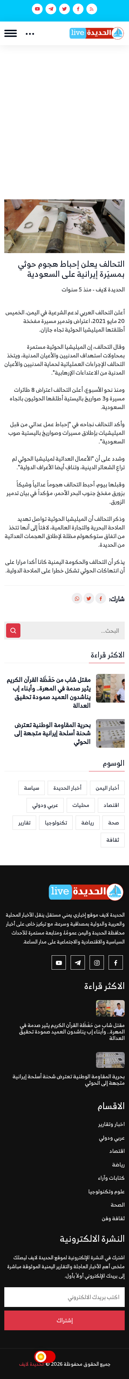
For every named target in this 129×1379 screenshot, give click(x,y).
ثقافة (112, 840)
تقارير (24, 822)
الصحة (118, 1204)
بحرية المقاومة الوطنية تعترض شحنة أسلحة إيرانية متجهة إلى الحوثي (52, 733)
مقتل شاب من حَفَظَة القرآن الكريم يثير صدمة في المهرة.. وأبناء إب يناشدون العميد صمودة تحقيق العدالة (49, 693)
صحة (113, 822)
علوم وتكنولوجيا (106, 1191)
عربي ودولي (45, 805)
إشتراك (65, 1320)
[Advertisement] (64, 113)
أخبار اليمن (107, 788)
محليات (80, 805)
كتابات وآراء (111, 1178)
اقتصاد (111, 805)
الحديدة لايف (31, 1363)
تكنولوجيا (56, 822)
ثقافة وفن (113, 1218)
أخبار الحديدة (67, 788)
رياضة (87, 822)
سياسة (31, 788)
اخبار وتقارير (111, 1124)
